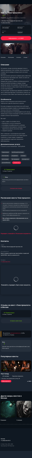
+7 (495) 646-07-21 (5, 22)
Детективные (5, 159)
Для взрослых (25, 159)
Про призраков (15, 159)
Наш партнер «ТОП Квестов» (7, 445)
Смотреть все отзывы (16, 188)
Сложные (23, 155)
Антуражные (15, 155)
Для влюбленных (6, 162)
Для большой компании (17, 152)
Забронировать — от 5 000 (16, 38)
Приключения (5, 152)
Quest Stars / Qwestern (19, 17)
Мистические (5, 155)
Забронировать (6, 381)
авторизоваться (15, 333)
